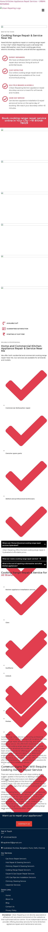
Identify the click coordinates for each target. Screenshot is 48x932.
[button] (43, 10)
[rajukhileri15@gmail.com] (2, 842)
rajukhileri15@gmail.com (12, 843)
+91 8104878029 (10, 837)
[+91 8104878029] (2, 837)
